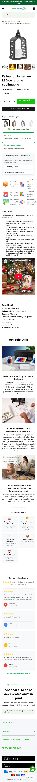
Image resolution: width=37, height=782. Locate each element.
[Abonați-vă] (32, 711)
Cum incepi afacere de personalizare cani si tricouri (18, 430)
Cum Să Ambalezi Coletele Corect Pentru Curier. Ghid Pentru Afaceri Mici (18, 488)
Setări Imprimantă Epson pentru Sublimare (18, 377)
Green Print (15, 779)
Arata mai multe (18, 508)
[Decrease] (4, 101)
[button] (34, 8)
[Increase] (14, 101)
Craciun (18, 21)
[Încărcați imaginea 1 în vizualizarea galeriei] (5, 67)
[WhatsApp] (33, 769)
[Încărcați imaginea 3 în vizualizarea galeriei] (27, 67)
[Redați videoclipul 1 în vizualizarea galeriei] (20, 66)
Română (7, 766)
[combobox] (18, 15)
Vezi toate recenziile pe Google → (18, 673)
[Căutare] (4, 15)
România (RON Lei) (11, 759)
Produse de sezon (7, 21)
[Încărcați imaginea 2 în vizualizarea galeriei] (12, 67)
